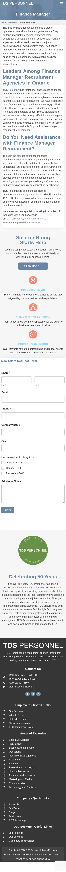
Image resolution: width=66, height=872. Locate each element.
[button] (61, 3)
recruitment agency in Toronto (28, 587)
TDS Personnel (11, 22)
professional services (28, 222)
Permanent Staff (14, 473)
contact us (21, 159)
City (3, 441)
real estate (30, 218)
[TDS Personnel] (17, 4)
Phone (6, 408)
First (3, 385)
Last (37, 385)
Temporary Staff (14, 462)
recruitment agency (37, 653)
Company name (10, 425)
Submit (8, 510)
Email (6, 392)
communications (14, 218)
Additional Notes (11, 481)
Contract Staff (13, 468)
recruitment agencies (24, 194)
